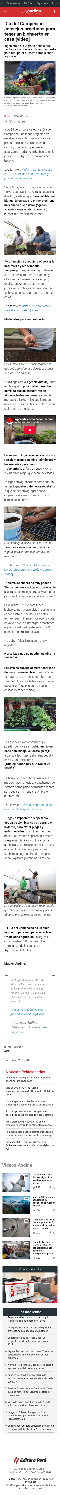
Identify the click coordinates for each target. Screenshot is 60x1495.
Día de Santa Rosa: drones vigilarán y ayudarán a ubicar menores (42, 1178)
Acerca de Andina (31, 1479)
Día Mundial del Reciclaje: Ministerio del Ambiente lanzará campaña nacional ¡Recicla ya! (30, 1145)
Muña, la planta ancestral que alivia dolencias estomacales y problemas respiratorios (28, 174)
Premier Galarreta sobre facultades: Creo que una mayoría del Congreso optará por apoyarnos (30, 1392)
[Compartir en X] (53, 1187)
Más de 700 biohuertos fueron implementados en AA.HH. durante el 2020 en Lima (30, 1091)
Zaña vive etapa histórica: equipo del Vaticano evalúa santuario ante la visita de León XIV (30, 1378)
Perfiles (28, 3)
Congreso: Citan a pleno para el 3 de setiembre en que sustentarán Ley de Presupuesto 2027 (28, 1415)
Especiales (42, 3)
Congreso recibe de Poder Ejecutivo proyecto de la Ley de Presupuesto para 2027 (29, 1341)
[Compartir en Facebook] (50, 1187)
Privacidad (30, 1481)
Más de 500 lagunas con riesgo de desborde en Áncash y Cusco (43, 1201)
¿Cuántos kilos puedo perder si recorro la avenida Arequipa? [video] (28, 570)
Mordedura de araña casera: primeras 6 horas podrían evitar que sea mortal (43, 1223)
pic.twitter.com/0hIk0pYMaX (27, 1014)
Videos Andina (17, 1165)
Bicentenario (13, 3)
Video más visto (30, 1269)
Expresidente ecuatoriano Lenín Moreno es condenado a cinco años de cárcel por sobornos (30, 1354)
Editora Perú (14, 1479)
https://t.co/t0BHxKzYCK (28, 1009)
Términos (48, 1479)
